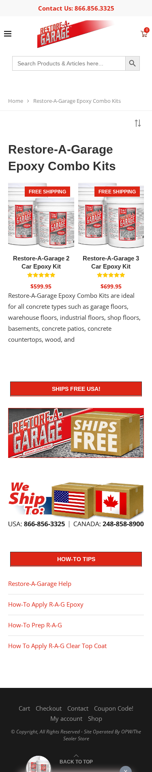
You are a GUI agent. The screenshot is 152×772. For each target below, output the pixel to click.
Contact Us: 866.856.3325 (76, 8)
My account (66, 718)
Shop (95, 718)
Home (15, 100)
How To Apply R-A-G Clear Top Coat (57, 646)
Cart (24, 708)
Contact (77, 708)
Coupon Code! (113, 708)
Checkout (49, 708)
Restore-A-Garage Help (39, 583)
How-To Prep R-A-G (35, 625)
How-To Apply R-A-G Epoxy (45, 604)
